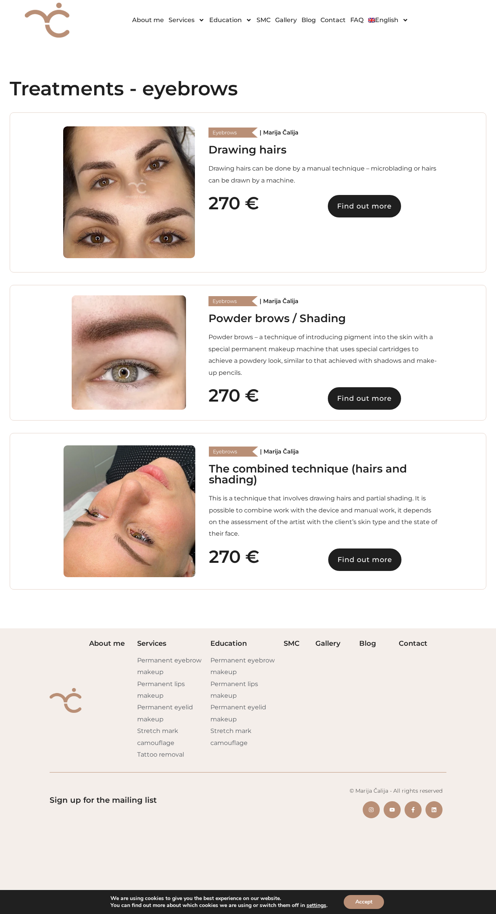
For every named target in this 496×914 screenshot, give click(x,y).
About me (148, 20)
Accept (363, 901)
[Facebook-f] (413, 809)
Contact (333, 20)
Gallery (286, 20)
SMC (263, 20)
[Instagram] (371, 809)
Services (182, 20)
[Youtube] (392, 809)
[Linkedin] (434, 809)
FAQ (356, 20)
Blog (308, 20)
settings (316, 905)
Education (225, 20)
